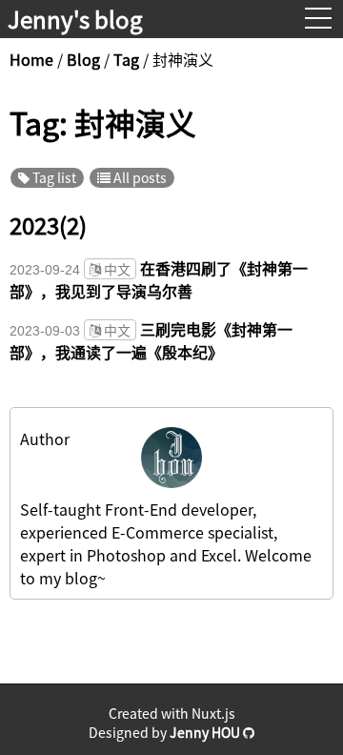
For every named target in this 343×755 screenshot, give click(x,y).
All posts (139, 177)
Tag (126, 59)
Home (33, 59)
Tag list (53, 177)
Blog (83, 59)
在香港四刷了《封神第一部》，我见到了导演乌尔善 (159, 279)
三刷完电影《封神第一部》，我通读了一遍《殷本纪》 (151, 340)
